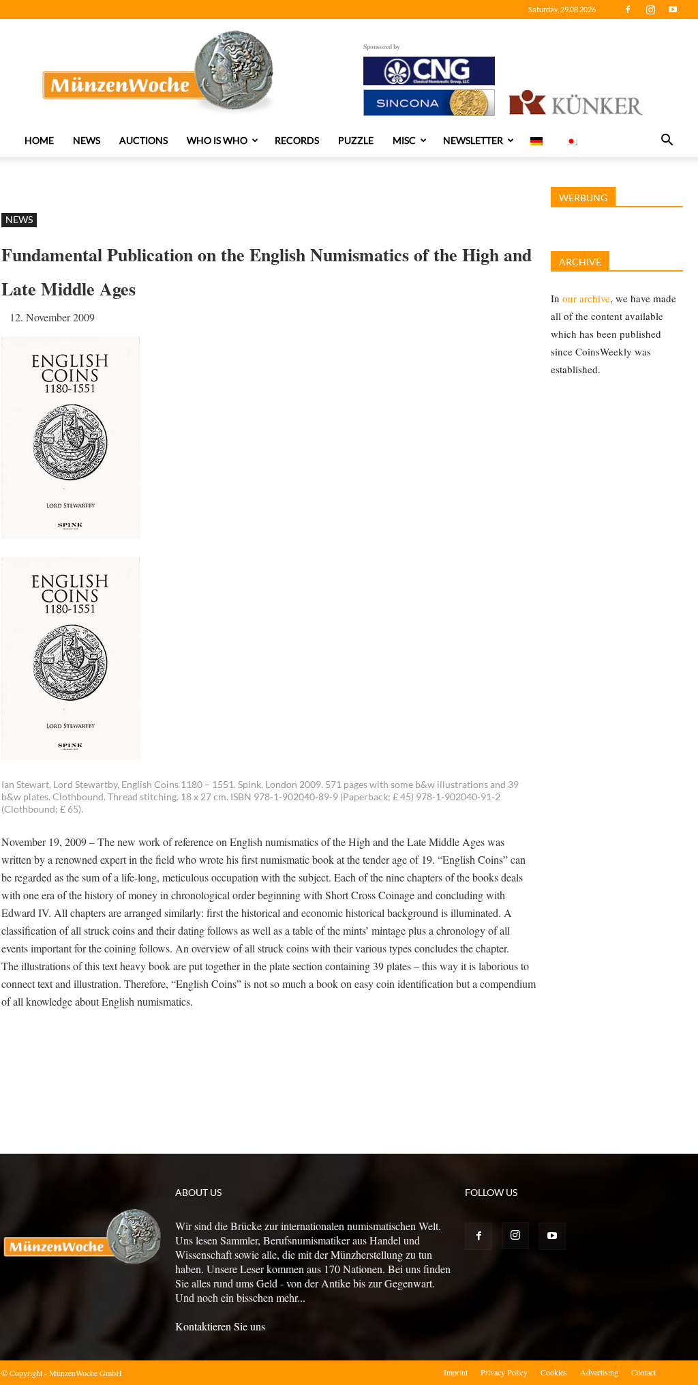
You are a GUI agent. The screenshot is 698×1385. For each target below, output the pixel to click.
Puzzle (356, 140)
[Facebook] (628, 9)
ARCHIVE (580, 261)
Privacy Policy (504, 1372)
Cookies (554, 1372)
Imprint (456, 1372)
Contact (643, 1372)
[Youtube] (673, 9)
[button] (666, 141)
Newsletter (473, 140)
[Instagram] (650, 9)
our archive (586, 298)
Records (297, 140)
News (86, 140)
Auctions (143, 140)
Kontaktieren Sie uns (220, 1326)
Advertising (599, 1372)
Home (39, 140)
